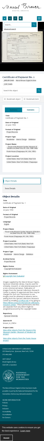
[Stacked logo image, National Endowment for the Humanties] (15, 376)
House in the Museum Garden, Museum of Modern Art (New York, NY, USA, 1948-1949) (22, 147)
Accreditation (7, 414)
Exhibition (32, 139)
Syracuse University (11, 316)
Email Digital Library (9, 362)
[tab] (13, 110)
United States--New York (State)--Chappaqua (22, 162)
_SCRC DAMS (8, 84)
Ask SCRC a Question (9, 365)
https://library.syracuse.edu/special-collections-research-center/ (21, 303)
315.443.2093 (7, 354)
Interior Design (21, 139)
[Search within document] (39, 90)
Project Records (12, 132)
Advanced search (10, 29)
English (6, 224)
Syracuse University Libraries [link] (16, 348)
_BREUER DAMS (9, 80)
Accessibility (6, 412)
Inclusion (5, 409)
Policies (5, 403)
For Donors (6, 417)
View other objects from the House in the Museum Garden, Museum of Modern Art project (19, 332)
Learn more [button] (25, 431)
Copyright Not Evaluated (12, 269)
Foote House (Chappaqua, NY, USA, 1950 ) (21, 151)
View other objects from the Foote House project (19, 339)
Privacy (4, 406)
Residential (10, 139)
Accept (6, 438)
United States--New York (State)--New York (21, 159)
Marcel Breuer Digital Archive (26, 80)
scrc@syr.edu (23, 300)
